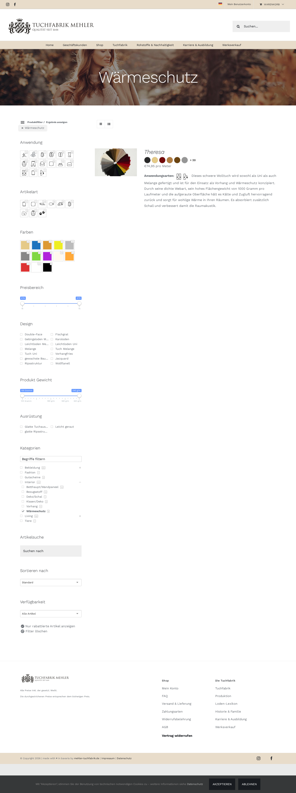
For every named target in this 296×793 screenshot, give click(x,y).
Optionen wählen (115, 161)
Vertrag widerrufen (177, 736)
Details (119, 165)
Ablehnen (249, 784)
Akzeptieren (222, 784)
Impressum (108, 758)
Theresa (154, 152)
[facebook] (271, 758)
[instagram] (258, 758)
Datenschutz (124, 758)
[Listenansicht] (109, 124)
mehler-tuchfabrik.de (86, 758)
